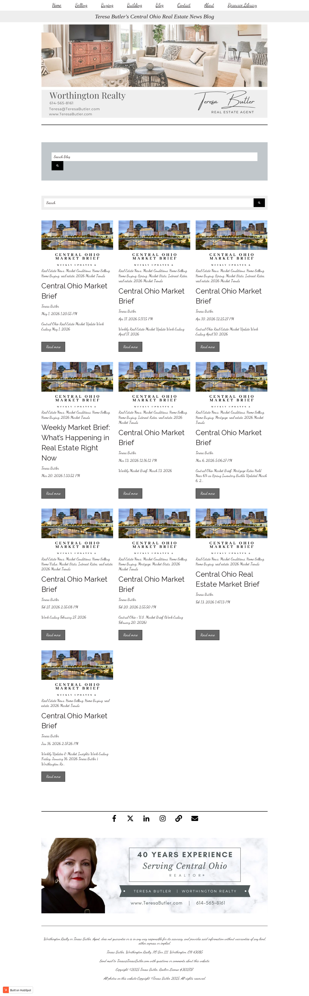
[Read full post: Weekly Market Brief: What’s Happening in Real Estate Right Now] (77, 384)
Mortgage (221, 417)
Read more (53, 347)
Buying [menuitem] (107, 5)
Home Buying (50, 276)
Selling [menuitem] (81, 5)
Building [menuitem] (134, 5)
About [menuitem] (209, 5)
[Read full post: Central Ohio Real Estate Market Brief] (231, 531)
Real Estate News (52, 270)
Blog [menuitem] (160, 5)
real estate (67, 276)
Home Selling (101, 270)
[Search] (57, 165)
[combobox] (149, 202)
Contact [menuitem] (183, 5)
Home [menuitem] (56, 5)
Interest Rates (177, 276)
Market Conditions (78, 270)
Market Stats (157, 276)
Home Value (49, 564)
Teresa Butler (50, 306)
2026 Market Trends (90, 276)
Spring (142, 276)
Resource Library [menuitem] (242, 5)
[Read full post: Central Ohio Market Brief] (77, 243)
